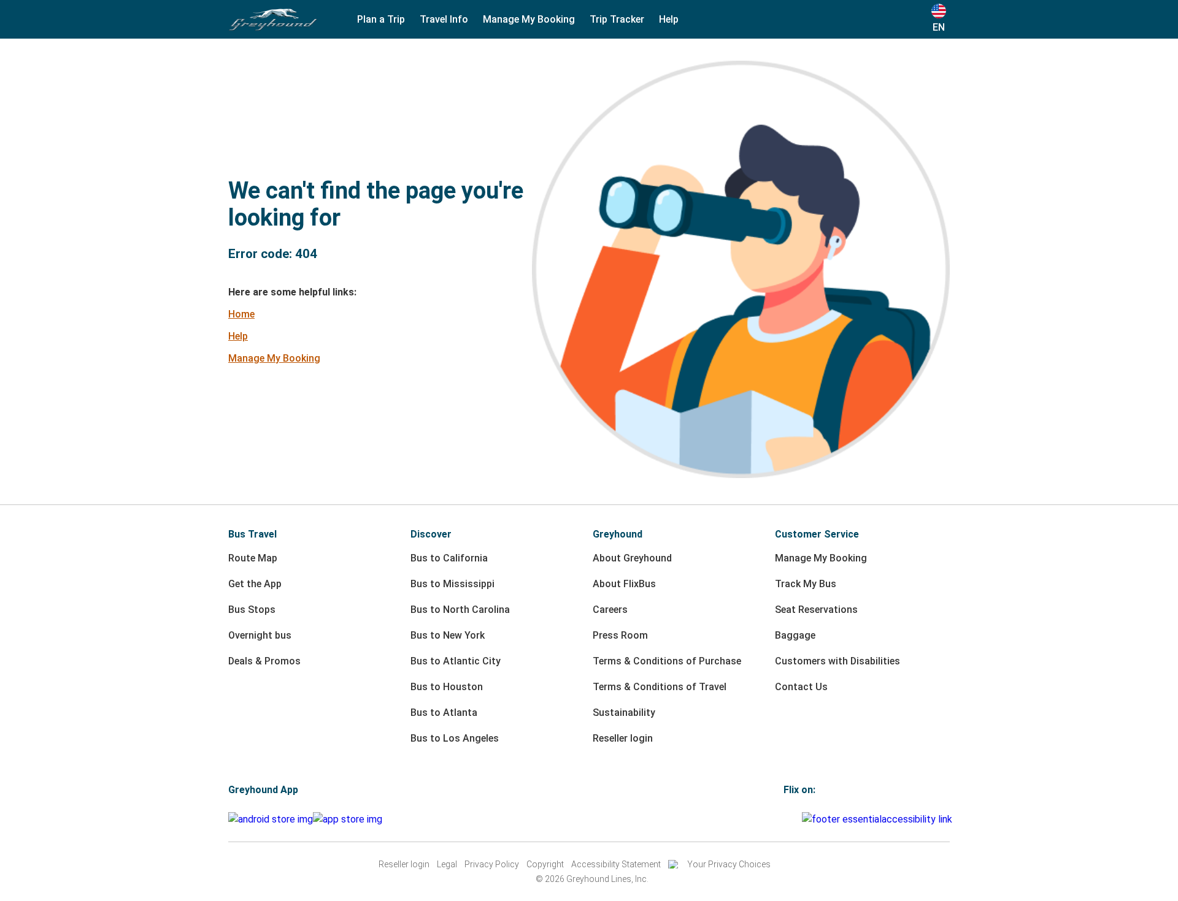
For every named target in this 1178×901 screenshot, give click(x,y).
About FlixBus (624, 584)
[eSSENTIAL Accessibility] (879, 819)
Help (238, 336)
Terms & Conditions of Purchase (667, 661)
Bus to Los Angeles (454, 738)
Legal (447, 864)
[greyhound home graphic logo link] (273, 19)
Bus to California (449, 558)
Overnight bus (259, 635)
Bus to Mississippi (452, 584)
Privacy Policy (491, 864)
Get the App (255, 584)
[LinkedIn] (796, 819)
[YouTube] (793, 819)
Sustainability (624, 712)
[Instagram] (789, 819)
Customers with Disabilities (837, 661)
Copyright (545, 864)
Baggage (795, 635)
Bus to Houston (446, 687)
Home (241, 314)
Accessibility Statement (616, 864)
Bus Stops (251, 609)
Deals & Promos (264, 661)
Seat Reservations (816, 609)
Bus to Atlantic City (455, 661)
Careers (610, 609)
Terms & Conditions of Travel (659, 687)
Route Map (252, 558)
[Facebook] (785, 819)
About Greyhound (632, 558)
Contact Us (801, 687)
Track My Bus (805, 584)
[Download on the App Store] (347, 819)
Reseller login (623, 738)
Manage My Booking (274, 358)
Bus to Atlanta (443, 712)
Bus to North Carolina (460, 609)
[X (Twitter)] (800, 819)
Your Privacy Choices (729, 864)
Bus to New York (447, 635)
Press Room (620, 635)
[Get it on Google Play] (270, 819)
